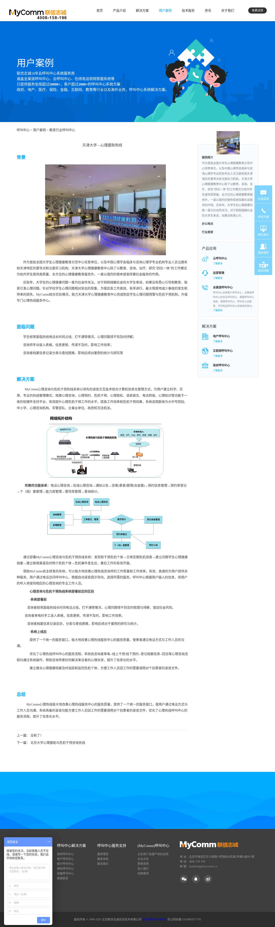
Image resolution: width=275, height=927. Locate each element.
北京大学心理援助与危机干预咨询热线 (57, 742)
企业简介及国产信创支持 (153, 854)
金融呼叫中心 (65, 873)
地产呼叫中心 (65, 858)
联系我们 (103, 863)
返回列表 (106, 770)
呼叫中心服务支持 (111, 846)
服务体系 (103, 858)
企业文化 (143, 858)
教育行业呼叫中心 (62, 130)
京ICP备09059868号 (154, 919)
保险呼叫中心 (65, 868)
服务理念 (103, 854)
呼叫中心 (23, 130)
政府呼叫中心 (65, 854)
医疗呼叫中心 (65, 863)
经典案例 (143, 873)
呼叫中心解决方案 (71, 846)
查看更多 (62, 878)
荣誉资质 (143, 863)
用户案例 (35, 63)
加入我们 (143, 868)
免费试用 (257, 10)
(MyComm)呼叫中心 (153, 846)
